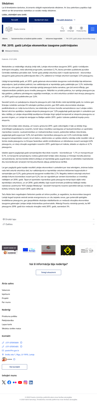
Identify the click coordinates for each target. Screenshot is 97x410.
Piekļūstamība (8, 320)
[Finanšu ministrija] (15, 29)
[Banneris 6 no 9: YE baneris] (29, 250)
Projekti (5, 298)
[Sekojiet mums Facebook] (9, 382)
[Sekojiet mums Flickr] (15, 382)
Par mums (6, 302)
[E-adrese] (7, 359)
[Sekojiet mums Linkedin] (31, 382)
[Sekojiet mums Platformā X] (4, 382)
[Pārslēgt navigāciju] (92, 29)
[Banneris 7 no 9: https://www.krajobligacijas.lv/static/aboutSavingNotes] (48, 250)
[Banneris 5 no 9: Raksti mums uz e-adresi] (10, 250)
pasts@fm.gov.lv (12, 350)
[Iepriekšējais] (5, 250)
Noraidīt (14, 20)
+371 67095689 (12, 342)
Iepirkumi (6, 294)
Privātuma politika (9, 316)
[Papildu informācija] (21, 342)
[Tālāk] (92, 250)
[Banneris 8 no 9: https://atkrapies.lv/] (68, 250)
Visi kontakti (14, 367)
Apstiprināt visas (41, 20)
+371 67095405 (12, 346)
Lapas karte (7, 324)
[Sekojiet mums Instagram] (25, 382)
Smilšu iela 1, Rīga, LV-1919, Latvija (19, 354)
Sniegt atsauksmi (48, 272)
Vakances (6, 290)
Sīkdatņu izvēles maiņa (11, 328)
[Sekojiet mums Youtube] (20, 382)
